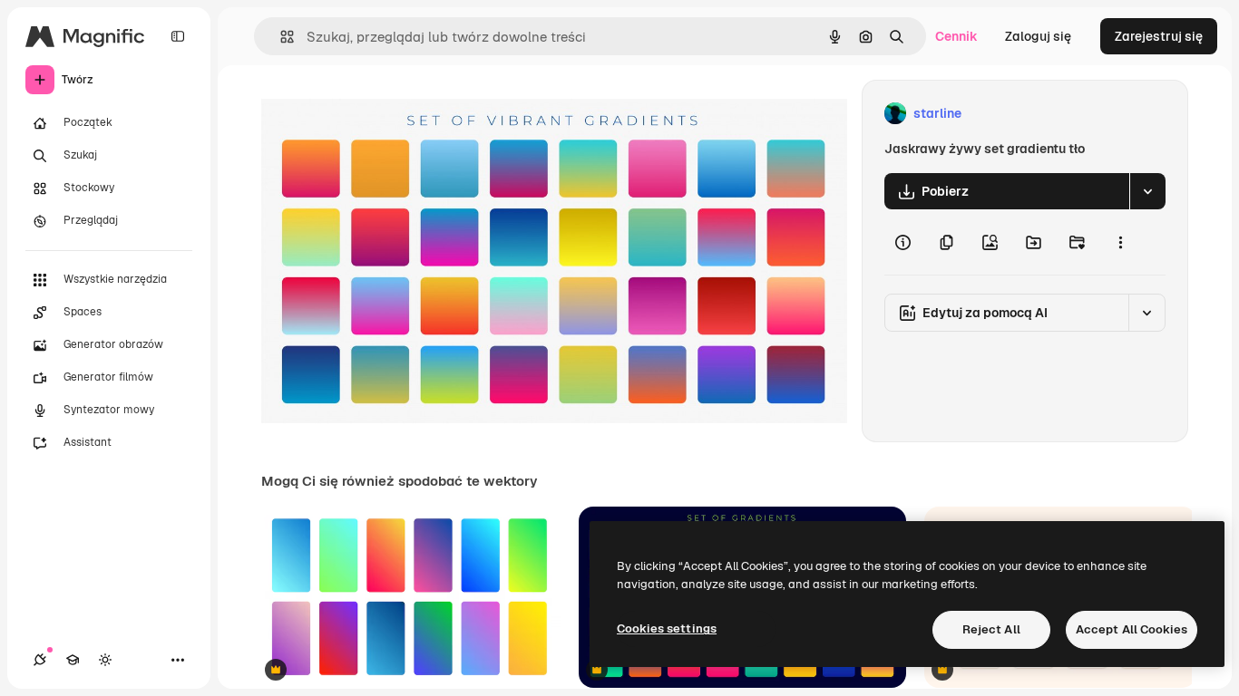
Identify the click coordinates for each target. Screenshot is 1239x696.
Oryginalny (386, 113)
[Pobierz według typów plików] (1147, 191)
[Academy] (72, 659)
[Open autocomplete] (280, 37)
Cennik (956, 36)
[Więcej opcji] (1120, 242)
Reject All (991, 629)
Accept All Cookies (1131, 629)
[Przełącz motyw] (105, 659)
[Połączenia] (39, 659)
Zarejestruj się (1159, 36)
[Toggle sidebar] (177, 36)
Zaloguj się (1038, 36)
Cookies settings (667, 628)
